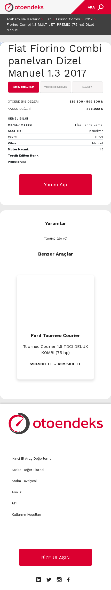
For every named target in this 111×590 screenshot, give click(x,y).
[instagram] (59, 579)
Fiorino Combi (68, 19)
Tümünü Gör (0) (55, 238)
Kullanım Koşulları (26, 514)
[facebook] (68, 579)
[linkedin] (38, 579)
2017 (89, 19)
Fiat (47, 19)
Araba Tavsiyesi (24, 481)
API (14, 503)
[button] (4, 390)
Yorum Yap (55, 184)
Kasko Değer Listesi (28, 470)
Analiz (16, 492)
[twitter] (48, 579)
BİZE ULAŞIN (55, 557)
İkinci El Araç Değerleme (32, 458)
